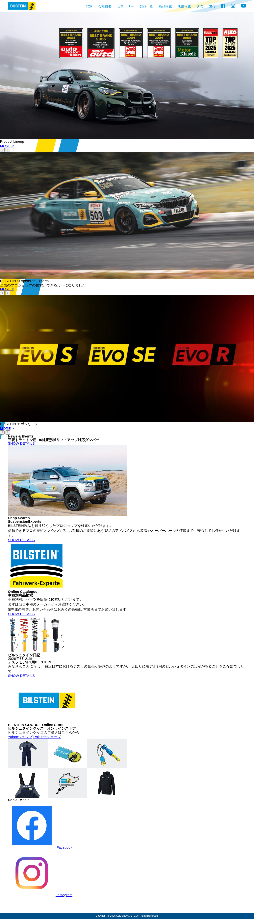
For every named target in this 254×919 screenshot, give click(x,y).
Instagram (64, 895)
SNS (212, 6)
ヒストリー (125, 6)
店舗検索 (184, 6)
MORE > (7, 146)
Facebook (64, 847)
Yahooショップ (20, 737)
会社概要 (105, 6)
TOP (89, 6)
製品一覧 (146, 6)
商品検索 (165, 6)
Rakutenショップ (47, 737)
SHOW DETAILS (21, 443)
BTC (200, 6)
